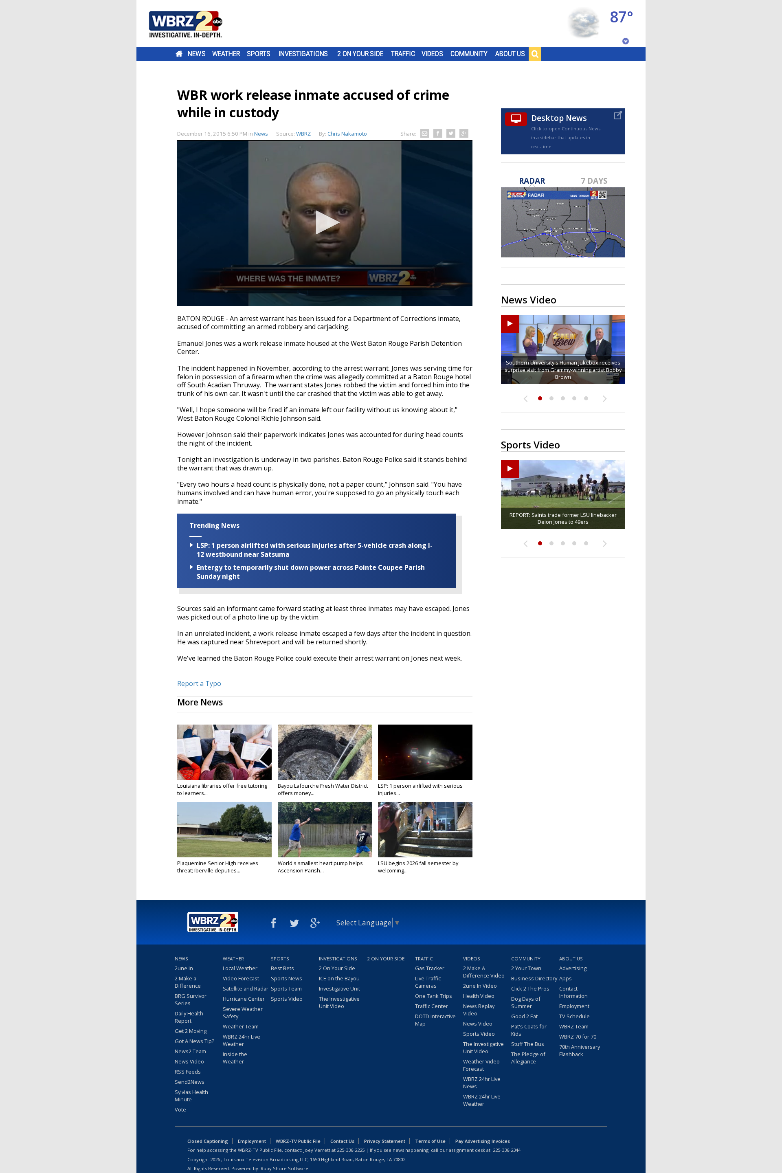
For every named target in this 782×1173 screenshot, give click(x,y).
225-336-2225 (351, 1150)
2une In (184, 968)
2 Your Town (526, 968)
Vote (180, 1109)
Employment (574, 1006)
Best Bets (282, 968)
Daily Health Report (189, 1017)
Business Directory (534, 978)
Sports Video (287, 998)
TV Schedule (574, 1016)
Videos (432, 54)
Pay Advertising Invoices (482, 1141)
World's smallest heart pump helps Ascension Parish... (320, 866)
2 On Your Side (360, 54)
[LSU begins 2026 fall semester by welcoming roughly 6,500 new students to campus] (425, 829)
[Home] (195, 23)
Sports (258, 54)
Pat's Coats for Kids (529, 1030)
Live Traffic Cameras (428, 982)
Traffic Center (431, 1006)
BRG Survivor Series (190, 999)
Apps (565, 978)
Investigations (303, 54)
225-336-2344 (507, 1150)
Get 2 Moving (190, 1031)
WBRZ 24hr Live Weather (241, 1040)
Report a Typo (199, 683)
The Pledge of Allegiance (528, 1057)
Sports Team (286, 988)
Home (179, 54)
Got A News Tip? (194, 1041)
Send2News (189, 1081)
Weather (226, 54)
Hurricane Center (244, 998)
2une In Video (480, 985)
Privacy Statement (384, 1141)
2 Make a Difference (188, 982)
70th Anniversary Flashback (579, 1050)
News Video (189, 1061)
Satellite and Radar (245, 988)
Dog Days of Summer (525, 1002)
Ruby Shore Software (284, 1168)
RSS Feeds (188, 1071)
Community (469, 54)
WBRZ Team (574, 1026)
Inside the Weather (235, 1057)
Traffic (403, 54)
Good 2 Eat (524, 1016)
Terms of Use (430, 1141)
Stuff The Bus (527, 1044)
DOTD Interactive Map (435, 1020)
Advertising (572, 968)
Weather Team (241, 1026)
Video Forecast (241, 978)
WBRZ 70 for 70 (577, 1036)
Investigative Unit (339, 988)
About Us (510, 54)
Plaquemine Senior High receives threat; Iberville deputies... (217, 866)
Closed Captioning (207, 1141)
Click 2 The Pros (530, 988)
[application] (324, 223)
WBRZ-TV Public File (298, 1141)
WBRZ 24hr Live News (482, 1082)
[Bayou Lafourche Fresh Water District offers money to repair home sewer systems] (325, 752)
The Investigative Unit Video (339, 1002)
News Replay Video (478, 1009)
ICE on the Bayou (339, 978)
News (196, 54)
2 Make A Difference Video (484, 971)
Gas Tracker (429, 968)
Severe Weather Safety (243, 1012)
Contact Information (573, 992)
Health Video (478, 995)
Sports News (286, 978)
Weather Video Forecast (481, 1065)
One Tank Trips (433, 995)
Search (534, 54)
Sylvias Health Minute (191, 1095)
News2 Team (190, 1051)
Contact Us (342, 1141)
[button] (325, 222)
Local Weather (240, 968)
